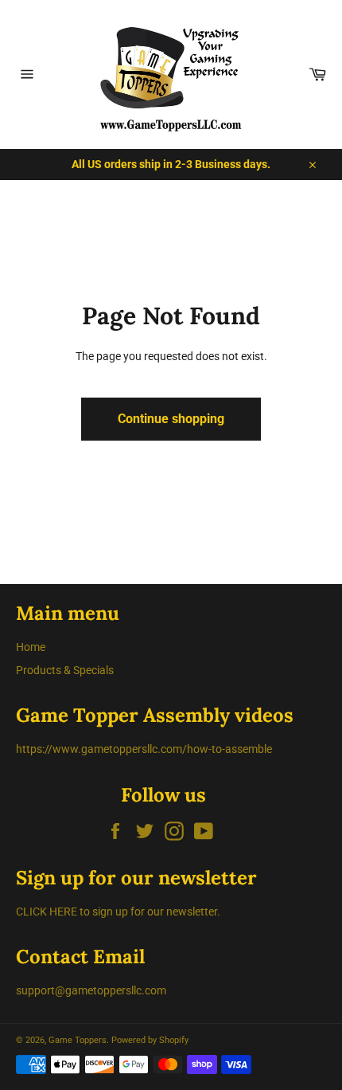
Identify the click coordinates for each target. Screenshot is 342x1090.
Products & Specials (65, 670)
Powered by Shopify (149, 1040)
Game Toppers (78, 1040)
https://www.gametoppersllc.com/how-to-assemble (144, 749)
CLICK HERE (46, 911)
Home (30, 647)
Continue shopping (171, 418)
